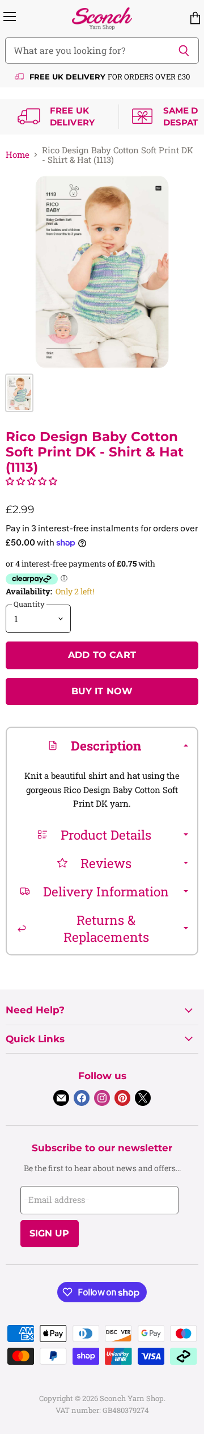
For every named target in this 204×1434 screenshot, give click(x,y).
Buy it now (102, 691)
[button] (31, 481)
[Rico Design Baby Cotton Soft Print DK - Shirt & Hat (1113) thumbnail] (19, 393)
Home (17, 155)
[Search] (184, 50)
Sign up (49, 1233)
